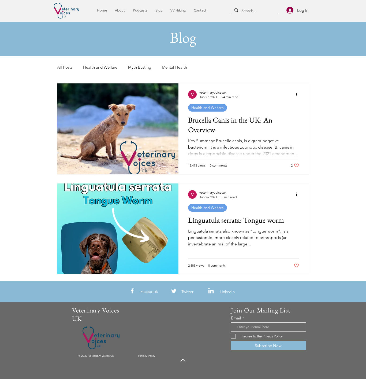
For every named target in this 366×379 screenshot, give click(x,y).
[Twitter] (173, 291)
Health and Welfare (100, 67)
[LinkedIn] (211, 291)
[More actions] (298, 94)
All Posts (64, 67)
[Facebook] (132, 291)
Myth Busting (139, 67)
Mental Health (174, 67)
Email (236, 318)
